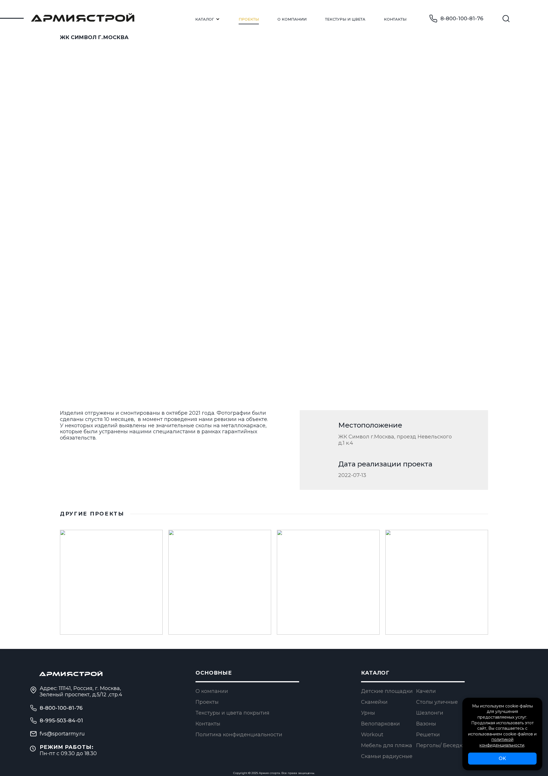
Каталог (204, 19)
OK (502, 758)
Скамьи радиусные (386, 756)
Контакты (395, 19)
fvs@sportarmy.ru (62, 734)
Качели (426, 691)
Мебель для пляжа (386, 745)
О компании (212, 691)
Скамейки (374, 702)
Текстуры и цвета (345, 19)
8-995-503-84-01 (61, 720)
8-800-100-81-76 (461, 18)
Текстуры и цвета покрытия (232, 713)
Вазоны (426, 724)
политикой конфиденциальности (502, 742)
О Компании (292, 19)
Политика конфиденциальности (239, 734)
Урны (368, 713)
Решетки (428, 734)
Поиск (506, 18)
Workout (372, 734)
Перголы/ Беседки (441, 745)
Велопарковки (380, 724)
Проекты (249, 19)
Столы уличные (437, 702)
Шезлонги (429, 713)
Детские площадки (387, 691)
